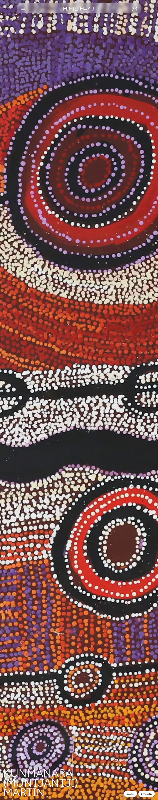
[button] (134, 8)
